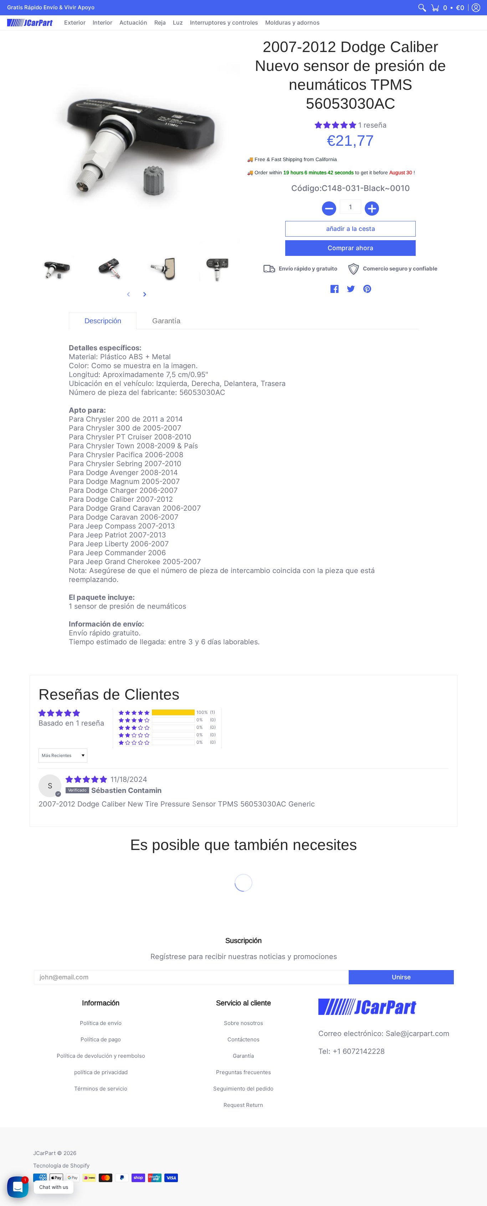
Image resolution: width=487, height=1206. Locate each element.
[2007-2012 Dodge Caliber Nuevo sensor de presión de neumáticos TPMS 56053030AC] (56, 269)
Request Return (243, 1105)
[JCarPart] (30, 22)
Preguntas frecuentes (243, 1072)
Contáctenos (243, 1039)
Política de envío (101, 1023)
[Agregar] (372, 208)
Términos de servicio (100, 1088)
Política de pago (101, 1039)
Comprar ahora (350, 248)
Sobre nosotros (243, 1023)
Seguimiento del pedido (243, 1088)
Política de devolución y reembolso (101, 1055)
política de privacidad (101, 1072)
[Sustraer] (329, 208)
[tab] (103, 321)
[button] (447, 7)
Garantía (243, 1055)
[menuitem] (422, 7)
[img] (87, 779)
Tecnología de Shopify (61, 1165)
